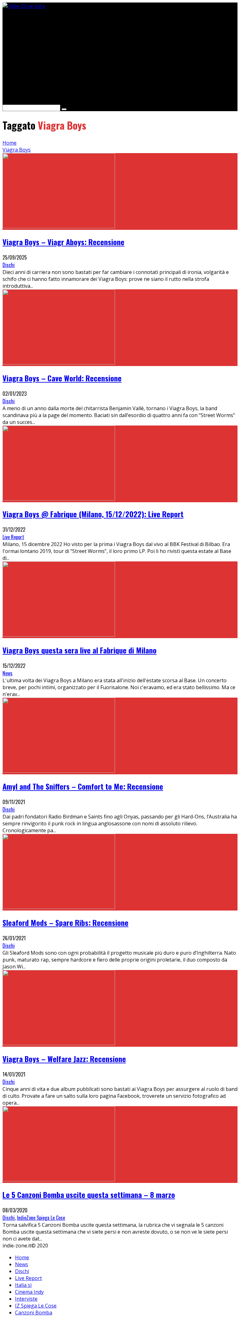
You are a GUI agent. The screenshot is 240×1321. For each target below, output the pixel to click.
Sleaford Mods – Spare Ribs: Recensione (65, 922)
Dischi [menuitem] (22, 1271)
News (7, 673)
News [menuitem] (21, 1264)
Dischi (8, 265)
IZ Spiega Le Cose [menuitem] (36, 1305)
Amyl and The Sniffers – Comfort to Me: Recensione (82, 786)
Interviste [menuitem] (26, 1298)
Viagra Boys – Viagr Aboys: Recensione (63, 241)
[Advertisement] (120, 53)
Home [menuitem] (22, 1257)
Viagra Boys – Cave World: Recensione (62, 378)
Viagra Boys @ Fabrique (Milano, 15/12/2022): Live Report (92, 513)
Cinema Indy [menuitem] (29, 1291)
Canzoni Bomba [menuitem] (33, 1312)
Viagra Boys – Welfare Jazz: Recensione (64, 1058)
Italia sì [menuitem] (23, 1285)
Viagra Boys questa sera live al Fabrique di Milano (79, 650)
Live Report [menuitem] (28, 1278)
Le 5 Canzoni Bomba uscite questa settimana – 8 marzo (88, 1194)
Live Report (13, 537)
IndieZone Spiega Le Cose (41, 1217)
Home (9, 142)
